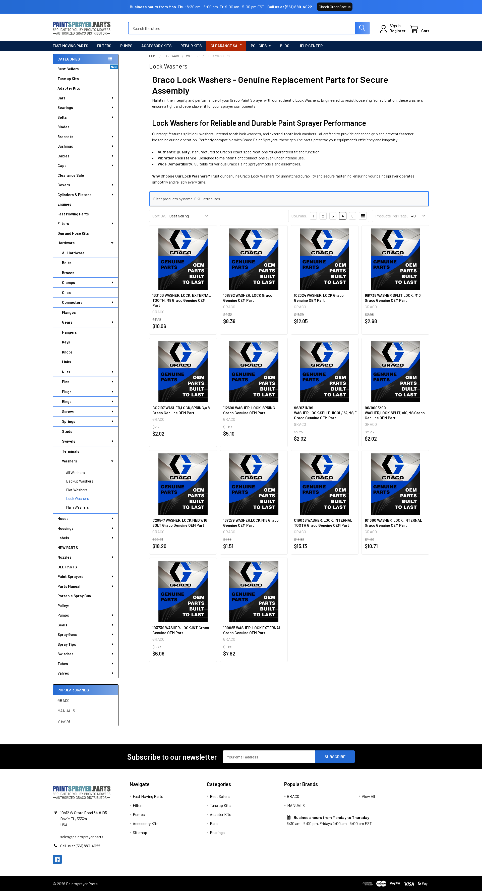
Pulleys (63, 605)
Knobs (67, 352)
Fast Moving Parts (70, 45)
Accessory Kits (156, 45)
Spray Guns (67, 634)
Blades (63, 127)
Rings (67, 401)
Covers (63, 185)
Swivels (68, 441)
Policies (259, 45)
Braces (68, 272)
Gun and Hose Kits (73, 233)
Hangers (69, 332)
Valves (63, 673)
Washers (69, 461)
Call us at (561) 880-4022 (289, 6)
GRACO (63, 700)
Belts (62, 117)
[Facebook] (57, 859)
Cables (63, 156)
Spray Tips (66, 644)
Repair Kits (191, 45)
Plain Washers (77, 507)
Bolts (66, 262)
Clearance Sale (226, 45)
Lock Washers (77, 498)
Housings (65, 528)
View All (64, 721)
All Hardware (73, 253)
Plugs (67, 391)
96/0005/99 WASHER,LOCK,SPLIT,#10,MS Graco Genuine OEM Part (395, 412)
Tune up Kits (68, 78)
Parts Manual (68, 586)
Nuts (66, 372)
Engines (64, 204)
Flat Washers (77, 490)
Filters (104, 45)
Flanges (69, 312)
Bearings (65, 107)
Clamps (68, 282)
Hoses (63, 518)
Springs (68, 421)
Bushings (65, 146)
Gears (67, 322)
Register (397, 30)
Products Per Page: (391, 215)
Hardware (66, 243)
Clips (66, 292)
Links (66, 362)
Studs (67, 431)
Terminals (70, 451)
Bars (61, 98)
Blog (284, 45)
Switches (65, 653)
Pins (65, 381)
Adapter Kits (68, 88)
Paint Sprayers (70, 576)
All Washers (75, 472)
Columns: (299, 215)
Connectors (72, 302)
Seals (62, 625)
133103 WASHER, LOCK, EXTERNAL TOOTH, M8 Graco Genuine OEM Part (181, 300)
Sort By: (159, 215)
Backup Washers (79, 481)
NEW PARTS (67, 547)
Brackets (65, 136)
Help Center (310, 45)
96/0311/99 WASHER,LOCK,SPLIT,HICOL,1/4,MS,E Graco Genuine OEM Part (325, 412)
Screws (68, 411)
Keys (66, 342)
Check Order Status (335, 6)
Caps (62, 165)
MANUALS (66, 710)
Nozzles (64, 557)
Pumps (126, 45)
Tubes (62, 663)
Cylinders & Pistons (74, 194)
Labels (63, 538)
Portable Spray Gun (74, 595)
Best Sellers (68, 69)
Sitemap (140, 832)
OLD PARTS (67, 567)
